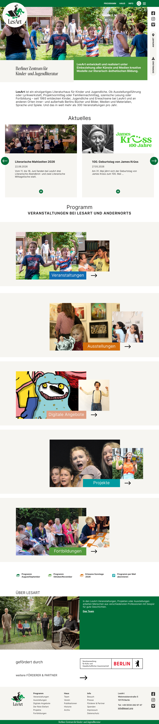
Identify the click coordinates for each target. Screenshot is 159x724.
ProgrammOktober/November (62, 575)
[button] (2, 33)
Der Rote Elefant (41, 706)
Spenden (91, 706)
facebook (153, 13)
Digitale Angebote (41, 703)
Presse (90, 700)
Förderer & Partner (96, 703)
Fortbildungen (39, 713)
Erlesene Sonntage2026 (94, 575)
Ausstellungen (40, 700)
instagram (153, 19)
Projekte (37, 710)
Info (89, 693)
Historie (67, 706)
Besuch (90, 697)
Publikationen (70, 703)
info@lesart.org (125, 708)
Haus (66, 693)
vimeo (153, 24)
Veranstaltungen (41, 697)
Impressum (92, 710)
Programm (38, 693)
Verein (67, 700)
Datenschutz (93, 713)
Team (66, 697)
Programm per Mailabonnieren (126, 575)
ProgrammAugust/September (31, 575)
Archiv (67, 710)
